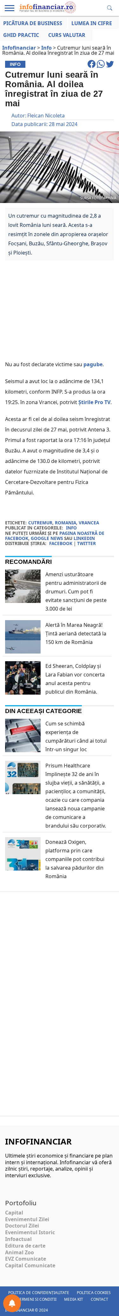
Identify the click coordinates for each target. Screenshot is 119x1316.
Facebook (60, 543)
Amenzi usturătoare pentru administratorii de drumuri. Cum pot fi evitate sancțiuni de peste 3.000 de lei (76, 591)
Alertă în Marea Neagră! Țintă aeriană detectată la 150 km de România (75, 633)
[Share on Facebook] (92, 66)
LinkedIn (84, 538)
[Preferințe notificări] (12, 1303)
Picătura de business (32, 23)
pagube (92, 364)
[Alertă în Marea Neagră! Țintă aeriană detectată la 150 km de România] (23, 648)
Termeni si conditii (36, 1299)
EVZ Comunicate (25, 1258)
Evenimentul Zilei (27, 1219)
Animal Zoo (19, 1252)
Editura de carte (25, 1245)
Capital (14, 1212)
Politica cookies (94, 1292)
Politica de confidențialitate (38, 1292)
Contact (99, 1299)
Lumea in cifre (91, 23)
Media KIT (73, 1299)
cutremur (40, 523)
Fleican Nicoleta (46, 115)
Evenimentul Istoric (30, 1232)
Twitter (86, 543)
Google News (47, 538)
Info (71, 528)
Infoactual (18, 1239)
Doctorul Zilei (22, 1225)
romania (65, 523)
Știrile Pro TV (94, 402)
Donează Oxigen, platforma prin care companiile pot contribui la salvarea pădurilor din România (74, 859)
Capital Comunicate (30, 1265)
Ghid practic (21, 35)
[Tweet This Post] (110, 66)
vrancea (89, 523)
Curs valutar (66, 35)
